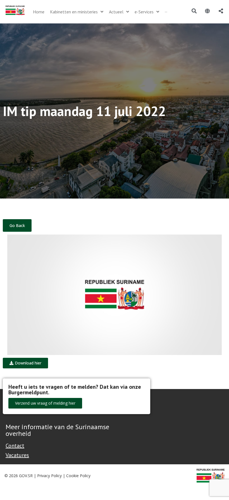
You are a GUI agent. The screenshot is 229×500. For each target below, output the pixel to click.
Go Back (17, 225)
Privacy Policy (49, 475)
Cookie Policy (78, 475)
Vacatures (17, 455)
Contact (15, 445)
